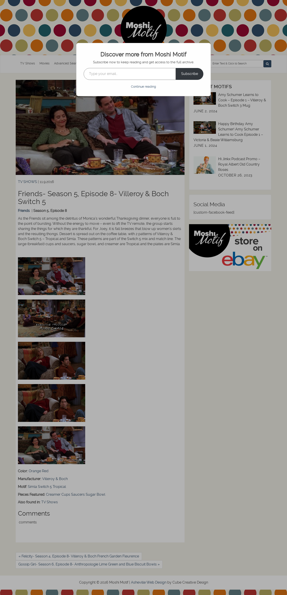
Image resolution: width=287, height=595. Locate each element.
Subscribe (189, 74)
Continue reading (143, 86)
